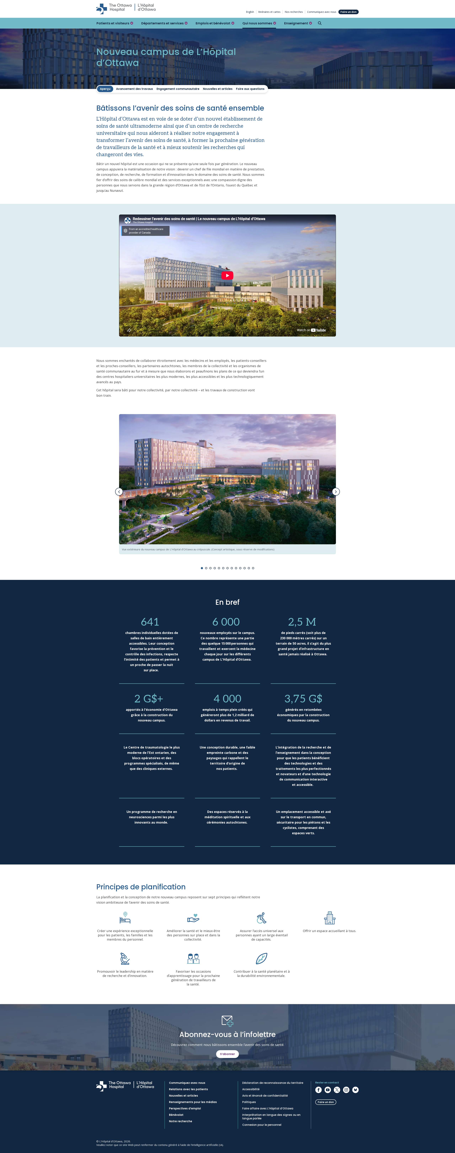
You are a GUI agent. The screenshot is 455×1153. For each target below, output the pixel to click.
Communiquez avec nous (321, 12)
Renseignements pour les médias (193, 1102)
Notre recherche (180, 1121)
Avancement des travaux (134, 89)
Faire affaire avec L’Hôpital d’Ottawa (267, 1108)
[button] (115, 23)
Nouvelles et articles (217, 89)
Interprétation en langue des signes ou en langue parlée (271, 1116)
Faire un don (349, 12)
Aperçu (105, 89)
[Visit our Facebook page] (318, 1090)
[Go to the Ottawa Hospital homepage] (126, 9)
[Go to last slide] (119, 492)
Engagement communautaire (178, 89)
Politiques (249, 1102)
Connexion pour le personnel (261, 1125)
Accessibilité (250, 1089)
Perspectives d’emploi (185, 1108)
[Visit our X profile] (337, 1090)
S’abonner (227, 1054)
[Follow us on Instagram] (346, 1090)
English (250, 12)
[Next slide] (336, 492)
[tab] (202, 568)
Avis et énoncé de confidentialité (265, 1096)
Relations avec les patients (188, 1089)
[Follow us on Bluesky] (355, 1090)
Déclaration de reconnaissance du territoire (272, 1083)
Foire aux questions (250, 89)
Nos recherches (294, 12)
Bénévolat (176, 1115)
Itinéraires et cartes (269, 12)
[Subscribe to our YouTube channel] (328, 1090)
